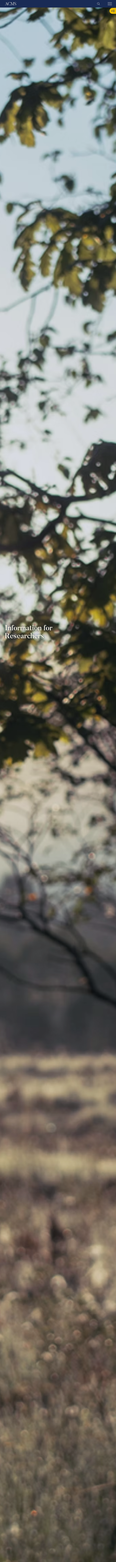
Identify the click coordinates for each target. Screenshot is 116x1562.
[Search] (83, 3)
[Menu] (110, 3)
